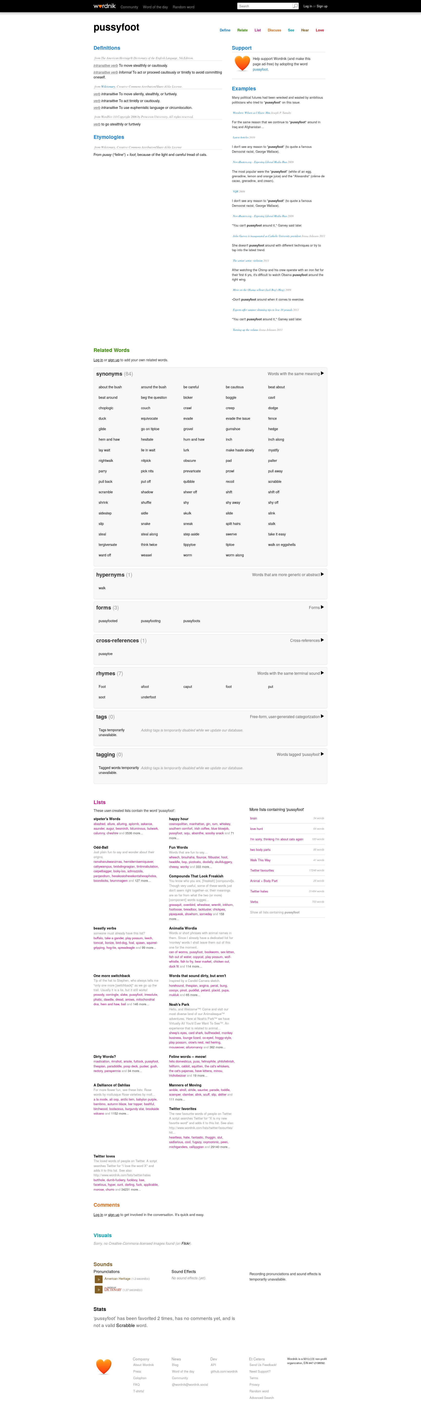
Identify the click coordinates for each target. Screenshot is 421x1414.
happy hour (179, 818)
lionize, (110, 942)
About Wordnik (143, 1364)
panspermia (113, 1070)
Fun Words (178, 847)
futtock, (139, 1061)
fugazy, (197, 1141)
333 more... (204, 866)
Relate (242, 30)
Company (141, 1358)
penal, (215, 985)
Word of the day (155, 6)
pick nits (147, 470)
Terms (253, 1378)
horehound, (177, 985)
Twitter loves (104, 1156)
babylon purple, (146, 1099)
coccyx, (174, 990)
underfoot (148, 696)
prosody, (100, 994)
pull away (275, 470)
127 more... (143, 880)
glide (102, 428)
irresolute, (151, 994)
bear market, (204, 961)
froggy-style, (223, 1037)
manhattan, (197, 823)
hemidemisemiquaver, (139, 861)
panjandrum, (103, 875)
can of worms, (179, 951)
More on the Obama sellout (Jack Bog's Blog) (259, 290)
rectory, (99, 1070)
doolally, (209, 861)
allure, (112, 823)
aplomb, (135, 823)
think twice (149, 544)
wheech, (175, 857)
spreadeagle (127, 947)
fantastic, (198, 1137)
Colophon (139, 1378)
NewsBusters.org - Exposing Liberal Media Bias (260, 162)
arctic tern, (128, 1099)
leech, (149, 938)
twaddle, (175, 861)
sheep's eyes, (179, 1032)
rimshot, (117, 1061)
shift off (273, 491)
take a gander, (115, 938)
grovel (188, 428)
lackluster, (205, 909)
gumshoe (233, 428)
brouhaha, (189, 857)
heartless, (176, 1137)
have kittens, (204, 1070)
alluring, (123, 823)
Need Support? (259, 1371)
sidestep (105, 512)
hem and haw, (111, 1004)
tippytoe (189, 544)
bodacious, (117, 1108)
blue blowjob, (220, 828)
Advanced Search (261, 1397)
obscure (189, 460)
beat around (108, 397)
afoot (145, 686)
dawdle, (109, 999)
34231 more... (131, 1189)
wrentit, (217, 904)
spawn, (141, 942)
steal (102, 533)
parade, (215, 1089)
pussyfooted (108, 620)
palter (272, 460)
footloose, (176, 909)
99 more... (149, 947)
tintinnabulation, (148, 866)
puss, (197, 1061)
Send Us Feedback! (263, 1364)
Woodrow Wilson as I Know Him (251, 112)
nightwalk (106, 460)
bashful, (149, 1103)
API (213, 1364)
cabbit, (187, 1066)
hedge (273, 428)
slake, (124, 994)
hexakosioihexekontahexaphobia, (134, 875)
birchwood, (101, 1108)
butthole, (100, 1179)
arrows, (130, 999)
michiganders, (179, 1146)
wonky (185, 866)
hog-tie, (112, 947)
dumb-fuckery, (117, 1179)
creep (230, 407)
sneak (188, 523)
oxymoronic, (212, 1141)
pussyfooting (151, 620)
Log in (98, 359)
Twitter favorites (182, 1108)
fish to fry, (188, 961)
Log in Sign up (315, 6)
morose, (100, 1189)
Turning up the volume (245, 330)
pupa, (226, 990)
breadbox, (191, 909)
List (258, 30)
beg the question (154, 397)
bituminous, (138, 828)
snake (145, 523)
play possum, (135, 938)
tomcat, (99, 942)
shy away (233, 502)
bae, (142, 1179)
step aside (191, 533)
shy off (273, 502)
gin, (209, 823)
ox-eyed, (208, 1037)
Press (137, 1371)
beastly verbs (105, 928)
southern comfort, (181, 828)
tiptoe (230, 544)
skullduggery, (224, 861)
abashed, (100, 823)
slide (229, 512)
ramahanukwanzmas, (109, 861)
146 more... (141, 1004)
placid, (217, 990)
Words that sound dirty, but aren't (197, 975)
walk (102, 587)
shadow (147, 491)
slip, (214, 1094)
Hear (305, 30)
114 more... (194, 966)
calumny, (100, 833)
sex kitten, (228, 951)
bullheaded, (213, 1032)
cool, (188, 1141)
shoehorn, (192, 913)
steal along (149, 533)
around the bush (153, 386)
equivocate (149, 418)
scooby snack (215, 833)
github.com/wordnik (224, 1371)
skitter (222, 1094)
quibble (189, 481)
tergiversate (108, 544)
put (270, 686)
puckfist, (195, 990)
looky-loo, (120, 871)
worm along (235, 554)
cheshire (113, 833)
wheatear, (204, 904)
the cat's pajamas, (182, 1070)
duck (102, 418)
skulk (187, 512)
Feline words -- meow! (187, 1056)
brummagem (119, 880)
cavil (271, 397)
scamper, (175, 1094)
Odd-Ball (101, 847)
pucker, (145, 1066)
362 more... (218, 1047)
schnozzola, (135, 871)
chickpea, (219, 909)
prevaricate (192, 470)
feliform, (175, 1066)
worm (187, 554)
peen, (225, 1141)
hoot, (224, 857)
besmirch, (123, 828)
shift (229, 491)
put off (146, 481)
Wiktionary (108, 86)
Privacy (254, 1384)
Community (129, 6)
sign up (113, 359)
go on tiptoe (150, 428)
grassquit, (176, 904)
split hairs (233, 523)
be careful (191, 386)
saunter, (204, 1089)
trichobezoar (178, 1075)
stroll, (184, 1089)
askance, (147, 823)
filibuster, (214, 857)
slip (101, 523)
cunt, (121, 1184)
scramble (106, 491)
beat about (276, 386)
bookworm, (213, 951)
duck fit (174, 966)
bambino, (100, 1103)
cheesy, (174, 866)
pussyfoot (260, 69)
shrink (103, 502)
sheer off (190, 491)
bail (124, 1004)
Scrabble (125, 1325)
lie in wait (148, 449)
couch (145, 407)
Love (320, 30)
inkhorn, (228, 904)
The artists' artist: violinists (248, 260)
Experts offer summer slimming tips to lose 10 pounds (262, 310)
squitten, (198, 1066)
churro (110, 1189)
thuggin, (211, 1137)
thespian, (192, 985)
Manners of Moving (185, 1084)
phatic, (99, 999)
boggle (231, 397)
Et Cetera (257, 1358)
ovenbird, (190, 904)
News (176, 1358)
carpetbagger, (103, 871)
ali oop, (115, 1099)
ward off (105, 554)
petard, (206, 990)
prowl (230, 470)
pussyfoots (191, 620)
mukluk (174, 994)
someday (206, 913)
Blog (175, 1364)
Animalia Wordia (183, 928)
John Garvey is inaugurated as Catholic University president (267, 236)
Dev (213, 1358)
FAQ (136, 1384)
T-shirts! (138, 1391)
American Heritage (118, 1278)
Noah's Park (179, 1004)
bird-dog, (122, 942)
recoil (230, 481)
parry (103, 470)
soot (102, 696)
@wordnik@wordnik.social (190, 1384)
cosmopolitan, (179, 823)
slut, (220, 1137)
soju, (188, 833)
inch (229, 439)
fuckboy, (133, 1179)
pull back (105, 481)
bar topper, (136, 1103)
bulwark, (153, 828)
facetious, (101, 1184)
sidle (144, 512)
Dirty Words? (105, 1056)
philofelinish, (226, 1061)
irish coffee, (202, 828)
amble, (174, 1089)
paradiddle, (115, 1066)
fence (272, 418)
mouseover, (177, 1047)
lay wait (104, 449)
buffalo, (99, 938)
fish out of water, (181, 956)
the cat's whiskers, (217, 1066)
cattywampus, (104, 866)
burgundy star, (135, 1108)
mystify (273, 449)
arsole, (129, 1061)
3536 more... (134, 833)
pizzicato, (196, 861)
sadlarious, (177, 1141)
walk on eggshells (282, 544)
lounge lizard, (192, 1037)
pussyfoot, (176, 833)
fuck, (140, 1184)
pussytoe (106, 653)
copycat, (199, 956)
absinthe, (198, 833)
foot (229, 686)
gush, (154, 1066)
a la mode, (101, 1099)
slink (271, 512)
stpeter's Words (107, 818)
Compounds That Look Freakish (196, 875)
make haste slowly (240, 449)
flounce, (202, 857)
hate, (187, 1137)
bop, (185, 861)
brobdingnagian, (125, 866)
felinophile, (209, 1061)
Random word (183, 6)
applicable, (151, 1184)
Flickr (186, 1243)
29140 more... (220, 1146)
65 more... (193, 994)
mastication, (102, 1061)
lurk (186, 449)
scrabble (274, 481)
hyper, (112, 1184)
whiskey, (225, 823)
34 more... (135, 1070)
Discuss (274, 30)
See (291, 30)
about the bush (110, 386)
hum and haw (193, 439)
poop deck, (132, 1066)
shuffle (146, 502)
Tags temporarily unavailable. (111, 732)
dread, (120, 999)
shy (186, 502)
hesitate (147, 439)
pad (229, 460)
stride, (193, 1089)
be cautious (235, 386)
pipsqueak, (177, 913)
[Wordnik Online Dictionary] (105, 6)
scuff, (207, 1094)
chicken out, (221, 961)
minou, (218, 1070)
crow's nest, (196, 1042)
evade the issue (238, 418)
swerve (231, 533)
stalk (271, 523)
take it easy (277, 533)
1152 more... (120, 1113)
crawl (187, 407)
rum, (216, 823)
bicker (188, 397)
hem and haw (109, 439)
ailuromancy (194, 1047)
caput (187, 686)
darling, (130, 1184)
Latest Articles (241, 137)
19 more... (200, 1075)
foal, (132, 942)
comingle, (113, 994)
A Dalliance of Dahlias (112, 1084)
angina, (204, 985)
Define (225, 30)
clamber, (188, 1094)
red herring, (213, 1042)
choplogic (106, 407)
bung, (224, 985)
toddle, (225, 1089)
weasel (146, 554)
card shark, (197, 1032)
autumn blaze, (117, 1103)
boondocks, (102, 880)
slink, (199, 1094)
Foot (102, 686)
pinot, (184, 990)
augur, (111, 828)
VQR (235, 191)
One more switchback (112, 975)
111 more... (177, 1099)
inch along (276, 439)
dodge (273, 407)
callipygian (197, 1146)
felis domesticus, (181, 1061)
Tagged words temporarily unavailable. (119, 770)
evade (188, 418)
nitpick (146, 460)
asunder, (100, 828)
